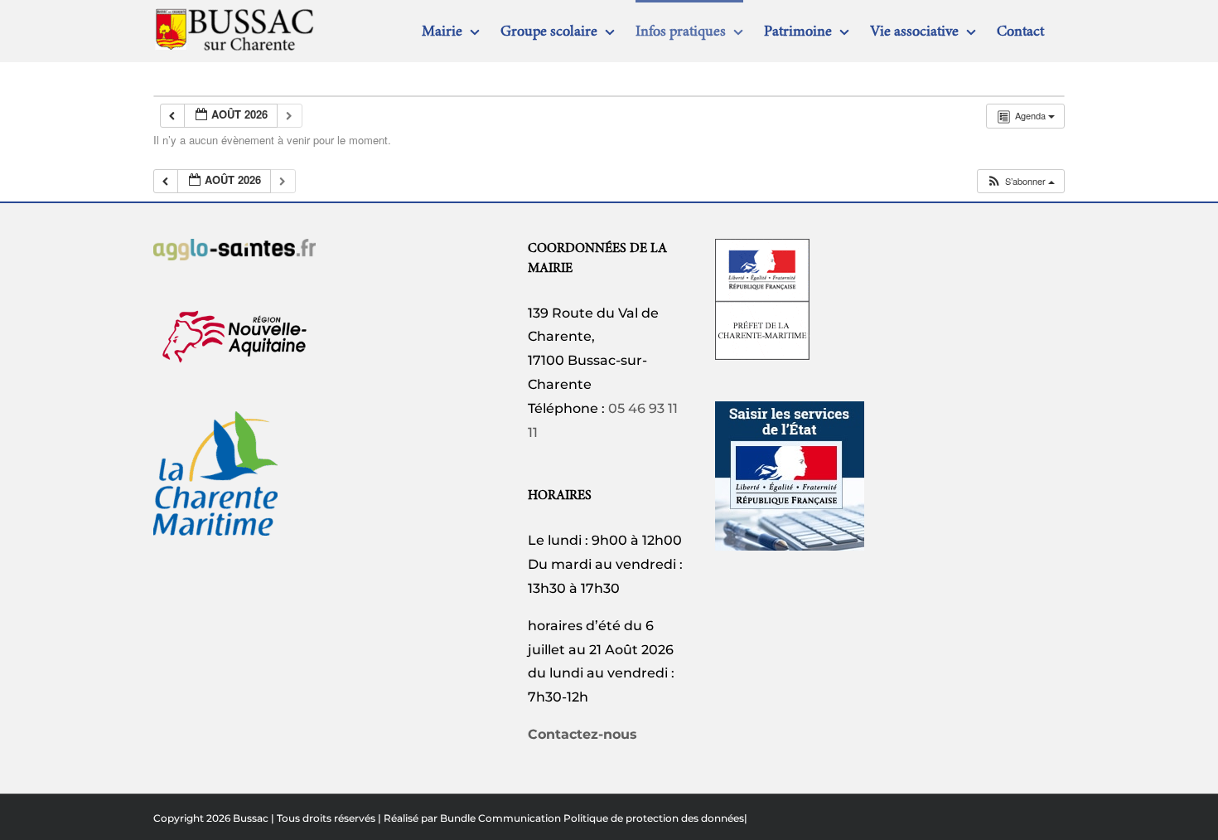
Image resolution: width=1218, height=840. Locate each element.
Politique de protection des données (653, 818)
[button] (1020, 181)
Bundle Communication (500, 818)
